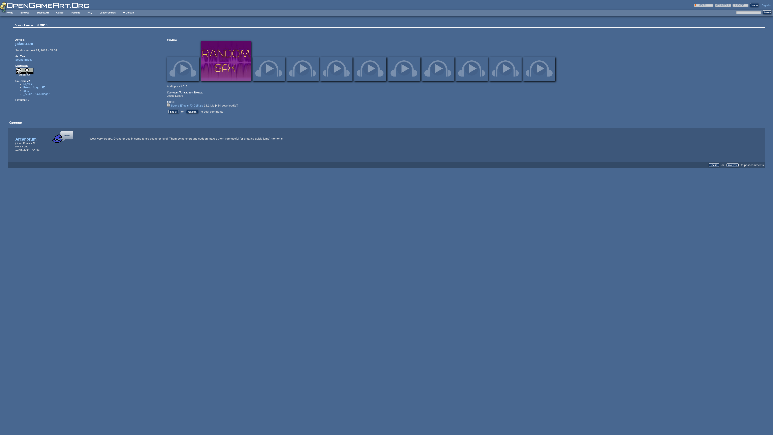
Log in (173, 111)
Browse (25, 12)
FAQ (90, 12)
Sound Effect (23, 59)
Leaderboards (108, 12)
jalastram (24, 43)
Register (766, 5)
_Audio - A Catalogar (36, 93)
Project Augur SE (34, 87)
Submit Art (43, 12)
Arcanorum (26, 139)
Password (739, 5)
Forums (75, 12)
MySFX (28, 84)
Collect (60, 12)
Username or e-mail (723, 5)
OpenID (703, 5)
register (192, 111)
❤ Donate (128, 12)
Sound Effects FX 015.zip (187, 105)
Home (9, 12)
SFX (26, 90)
